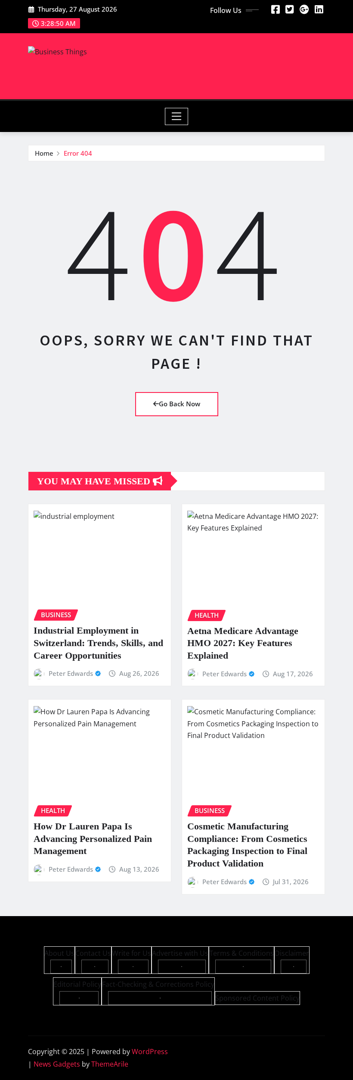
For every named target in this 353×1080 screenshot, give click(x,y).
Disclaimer (292, 953)
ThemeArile (109, 1064)
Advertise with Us (180, 953)
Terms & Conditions (241, 953)
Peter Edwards (71, 673)
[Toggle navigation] (177, 116)
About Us (59, 953)
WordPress (150, 1051)
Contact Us (93, 953)
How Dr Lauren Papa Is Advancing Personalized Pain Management (93, 838)
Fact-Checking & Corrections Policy (158, 984)
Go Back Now (179, 403)
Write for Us (131, 953)
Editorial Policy (77, 984)
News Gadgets (57, 1064)
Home (44, 153)
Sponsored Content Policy (257, 998)
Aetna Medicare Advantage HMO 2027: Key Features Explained (242, 643)
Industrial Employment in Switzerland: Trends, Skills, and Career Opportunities (98, 642)
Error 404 (78, 153)
